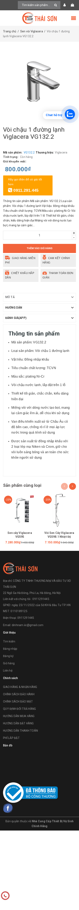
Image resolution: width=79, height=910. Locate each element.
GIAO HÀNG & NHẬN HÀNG (20, 687)
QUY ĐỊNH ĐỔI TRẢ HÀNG (19, 708)
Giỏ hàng (9, 663)
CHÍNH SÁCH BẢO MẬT (18, 701)
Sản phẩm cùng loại (22, 485)
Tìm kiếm (9, 641)
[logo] (20, 568)
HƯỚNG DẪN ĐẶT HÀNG (18, 723)
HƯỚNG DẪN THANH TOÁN (20, 730)
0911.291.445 (25, 190)
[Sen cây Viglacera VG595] (19, 510)
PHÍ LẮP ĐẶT (11, 738)
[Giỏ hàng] (72, 5)
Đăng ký (8, 656)
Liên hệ (7, 670)
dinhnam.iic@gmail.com (27, 625)
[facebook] (8, 808)
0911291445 (25, 617)
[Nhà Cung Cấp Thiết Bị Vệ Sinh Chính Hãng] (39, 18)
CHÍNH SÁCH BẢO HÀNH (18, 694)
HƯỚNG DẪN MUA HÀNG (19, 716)
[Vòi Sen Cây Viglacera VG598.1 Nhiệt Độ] (59, 510)
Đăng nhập (10, 648)
